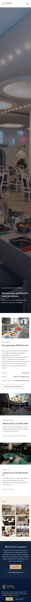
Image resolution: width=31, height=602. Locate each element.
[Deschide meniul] (27, 3)
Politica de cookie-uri (13, 595)
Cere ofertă (15, 567)
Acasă (4, 288)
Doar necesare (20, 599)
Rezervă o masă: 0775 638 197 (13, 386)
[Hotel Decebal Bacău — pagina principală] (7, 3)
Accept (9, 599)
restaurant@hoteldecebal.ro (16, 572)
